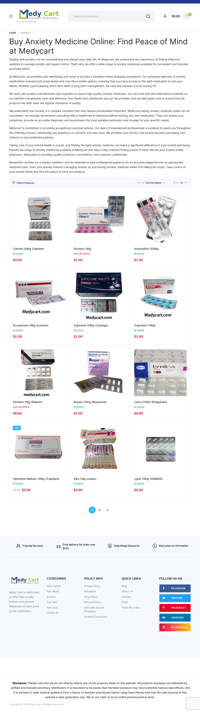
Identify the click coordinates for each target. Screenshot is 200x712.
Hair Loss (52, 607)
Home (12, 33)
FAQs (125, 602)
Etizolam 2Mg (82, 248)
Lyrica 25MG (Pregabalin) (150, 402)
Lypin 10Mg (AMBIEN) (148, 478)
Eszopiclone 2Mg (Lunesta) (30, 325)
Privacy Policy (92, 586)
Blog (124, 586)
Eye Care (52, 602)
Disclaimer (90, 591)
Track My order (131, 607)
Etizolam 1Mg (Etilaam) (27, 402)
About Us (127, 591)
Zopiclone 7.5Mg (144, 325)
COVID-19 (52, 612)
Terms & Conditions (95, 616)
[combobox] (155, 182)
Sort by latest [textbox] (154, 182)
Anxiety (51, 596)
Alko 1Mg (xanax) (85, 478)
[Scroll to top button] (194, 696)
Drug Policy (91, 596)
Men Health (54, 586)
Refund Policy (92, 602)
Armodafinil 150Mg (146, 248)
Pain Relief (53, 591)
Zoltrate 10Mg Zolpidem (28, 248)
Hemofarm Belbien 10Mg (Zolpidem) (36, 478)
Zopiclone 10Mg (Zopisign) (91, 325)
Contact (126, 596)
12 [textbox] (181, 182)
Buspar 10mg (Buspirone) (90, 402)
